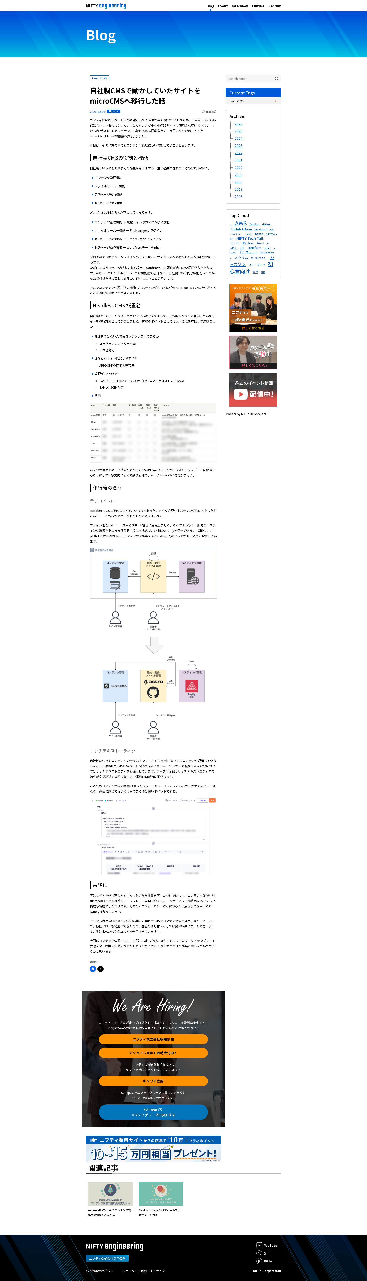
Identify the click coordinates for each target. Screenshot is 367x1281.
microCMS (236, 101)
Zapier (267, 247)
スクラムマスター (259, 258)
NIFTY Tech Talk (250, 238)
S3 (268, 243)
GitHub (266, 224)
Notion (235, 243)
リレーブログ (256, 264)
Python (248, 243)
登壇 (263, 272)
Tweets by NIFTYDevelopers (246, 413)
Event (223, 5)
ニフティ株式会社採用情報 (153, 1039)
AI (231, 224)
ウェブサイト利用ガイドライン (143, 1270)
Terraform (254, 247)
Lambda (248, 233)
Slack (234, 248)
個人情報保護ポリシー (101, 1270)
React (260, 243)
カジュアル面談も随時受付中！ (153, 1052)
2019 (238, 174)
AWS (241, 223)
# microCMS (99, 78)
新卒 (255, 272)
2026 (238, 123)
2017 (238, 189)
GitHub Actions (241, 229)
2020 (238, 167)
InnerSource (261, 229)
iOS (271, 229)
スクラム (241, 257)
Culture (258, 5)
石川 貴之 (211, 111)
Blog (210, 5)
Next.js (259, 234)
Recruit (274, 5)
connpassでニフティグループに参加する (153, 1112)
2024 (238, 138)
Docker (254, 224)
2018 (238, 181)
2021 (238, 159)
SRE (242, 248)
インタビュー (248, 252)
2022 (238, 152)
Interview (240, 5)
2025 (238, 130)
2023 (238, 145)
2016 (238, 196)
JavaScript (236, 234)
